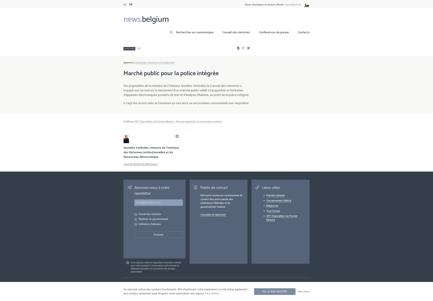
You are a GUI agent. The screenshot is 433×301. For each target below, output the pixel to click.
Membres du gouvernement (153, 219)
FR (130, 4)
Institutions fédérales (149, 224)
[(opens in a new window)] (242, 48)
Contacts (304, 32)
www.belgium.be (293, 4)
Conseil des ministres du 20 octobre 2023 (154, 63)
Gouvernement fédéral (278, 200)
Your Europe (273, 210)
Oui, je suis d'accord (274, 291)
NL (125, 4)
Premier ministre (275, 195)
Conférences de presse (274, 32)
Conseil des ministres (236, 32)
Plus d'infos (212, 293)
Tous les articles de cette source (140, 164)
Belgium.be (272, 205)
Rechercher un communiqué (194, 32)
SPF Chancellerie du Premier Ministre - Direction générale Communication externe (178, 121)
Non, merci (304, 291)
